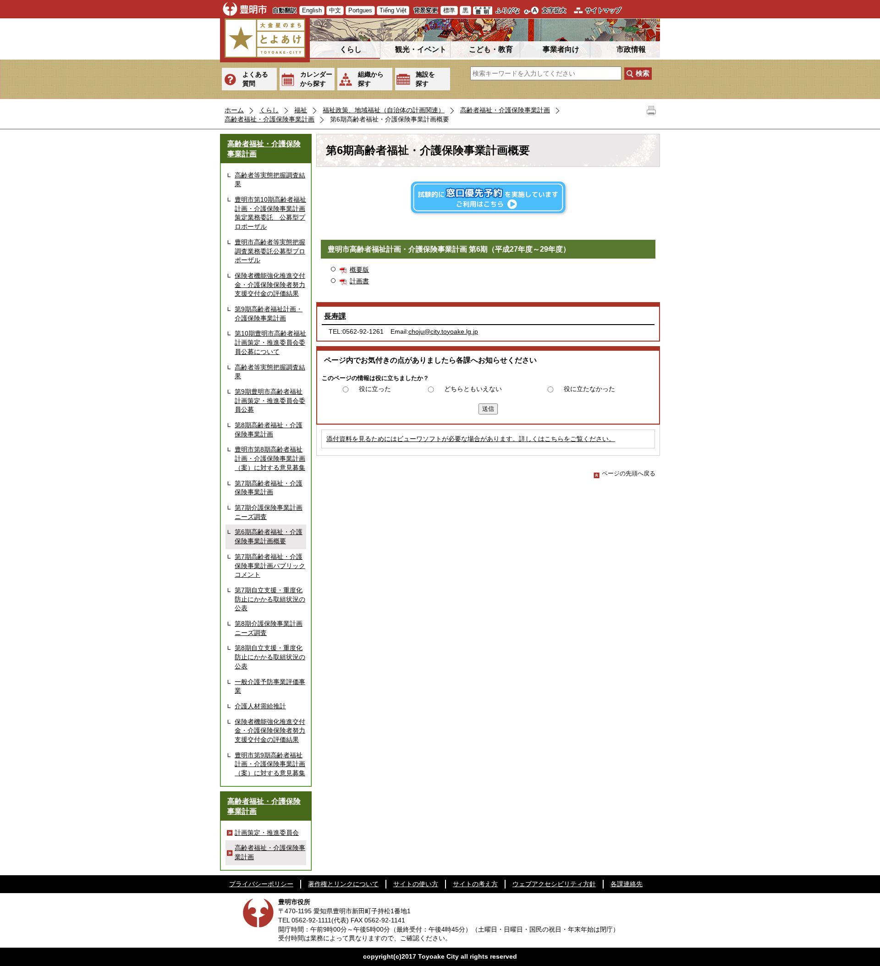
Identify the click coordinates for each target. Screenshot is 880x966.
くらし (351, 49)
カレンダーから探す (316, 79)
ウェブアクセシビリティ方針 (554, 884)
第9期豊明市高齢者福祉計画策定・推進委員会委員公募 (270, 400)
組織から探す (371, 79)
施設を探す (425, 79)
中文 (335, 10)
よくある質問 (255, 79)
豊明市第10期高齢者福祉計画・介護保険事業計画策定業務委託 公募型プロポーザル (270, 213)
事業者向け (561, 49)
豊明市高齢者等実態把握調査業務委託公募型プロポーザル (270, 251)
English (312, 10)
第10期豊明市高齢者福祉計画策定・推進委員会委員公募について (270, 342)
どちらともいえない (473, 388)
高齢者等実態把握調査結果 (270, 179)
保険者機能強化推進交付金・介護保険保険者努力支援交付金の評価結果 (270, 284)
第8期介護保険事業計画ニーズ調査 (268, 628)
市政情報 (631, 49)
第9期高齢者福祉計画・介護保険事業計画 (268, 313)
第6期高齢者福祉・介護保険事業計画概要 (268, 536)
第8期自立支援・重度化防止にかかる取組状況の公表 (270, 656)
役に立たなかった (589, 388)
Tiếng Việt (393, 10)
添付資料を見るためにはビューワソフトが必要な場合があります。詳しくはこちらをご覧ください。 (470, 438)
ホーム (234, 110)
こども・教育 (491, 49)
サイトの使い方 (415, 884)
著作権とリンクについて (343, 884)
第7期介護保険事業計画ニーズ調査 (268, 512)
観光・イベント (420, 49)
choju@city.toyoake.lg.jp (443, 331)
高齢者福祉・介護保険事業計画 (505, 110)
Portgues (360, 10)
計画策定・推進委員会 (267, 832)
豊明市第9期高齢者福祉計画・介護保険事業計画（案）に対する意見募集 (270, 764)
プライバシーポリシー (261, 884)
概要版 (359, 269)
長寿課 (335, 316)
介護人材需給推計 (260, 706)
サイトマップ (603, 10)
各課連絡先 (626, 884)
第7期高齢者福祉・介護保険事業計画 (268, 488)
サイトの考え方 (475, 884)
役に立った (375, 388)
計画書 (359, 281)
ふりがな (508, 10)
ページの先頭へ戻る (628, 473)
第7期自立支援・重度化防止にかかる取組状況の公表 (270, 599)
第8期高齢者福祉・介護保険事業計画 (268, 429)
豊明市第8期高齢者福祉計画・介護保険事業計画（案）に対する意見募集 (270, 458)
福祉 (300, 110)
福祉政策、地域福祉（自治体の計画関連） (384, 110)
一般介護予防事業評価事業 (270, 686)
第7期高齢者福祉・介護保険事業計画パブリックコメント (270, 565)
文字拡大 (554, 10)
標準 (449, 10)
